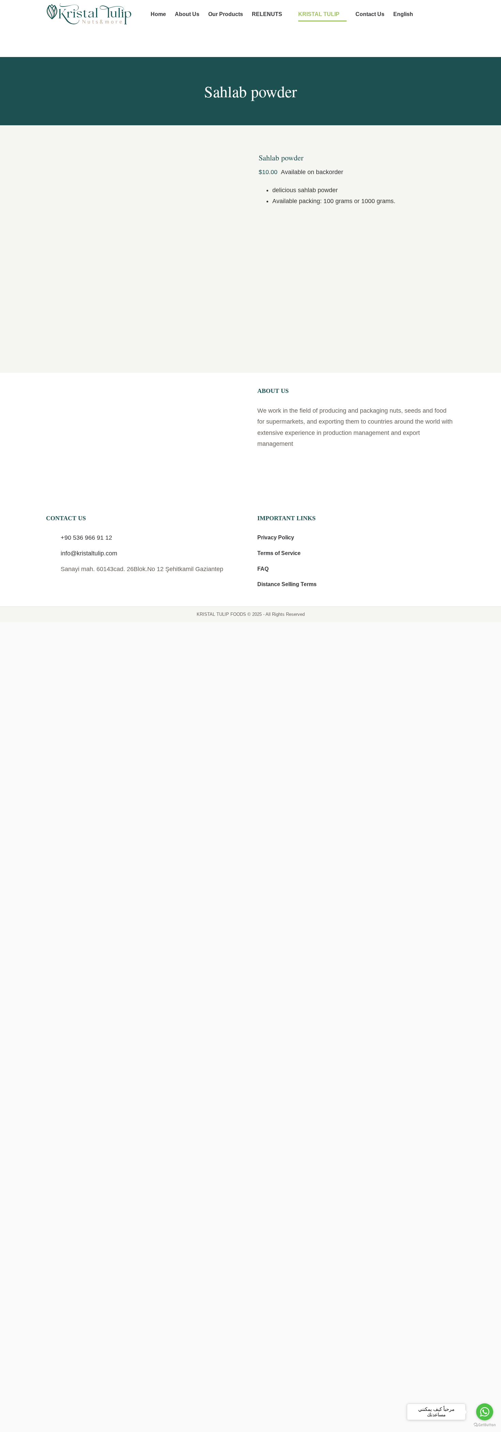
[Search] (444, 14)
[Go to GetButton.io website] (485, 1425)
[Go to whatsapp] (484, 1411)
